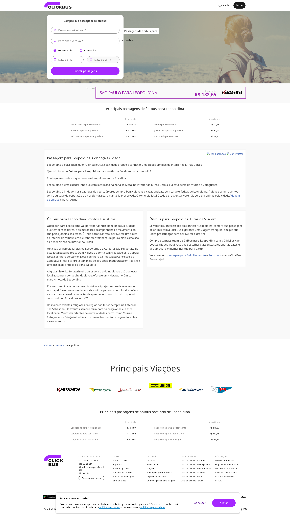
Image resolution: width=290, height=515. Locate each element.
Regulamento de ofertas (226, 464)
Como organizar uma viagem (161, 480)
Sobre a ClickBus (121, 460)
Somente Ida (65, 50)
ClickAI (218, 480)
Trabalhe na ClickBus (123, 472)
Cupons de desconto (157, 476)
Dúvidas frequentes (224, 460)
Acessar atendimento (91, 478)
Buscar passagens (85, 71)
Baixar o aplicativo (121, 468)
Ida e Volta (90, 50)
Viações (150, 468)
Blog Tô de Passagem (123, 476)
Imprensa (117, 464)
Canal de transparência (226, 472)
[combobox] (85, 30)
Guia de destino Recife (191, 476)
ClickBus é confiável (224, 476)
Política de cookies (109, 507)
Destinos (151, 460)
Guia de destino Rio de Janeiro (195, 464)
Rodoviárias (152, 464)
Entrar (239, 5)
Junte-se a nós (119, 480)
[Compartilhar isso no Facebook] (216, 154)
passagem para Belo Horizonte (186, 255)
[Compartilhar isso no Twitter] (235, 154)
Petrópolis (215, 255)
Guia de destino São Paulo (193, 460)
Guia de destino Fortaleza (193, 480)
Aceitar (224, 502)
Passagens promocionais (159, 472)
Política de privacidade (152, 507)
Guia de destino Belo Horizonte (196, 468)
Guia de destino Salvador (193, 472)
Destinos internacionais (226, 468)
